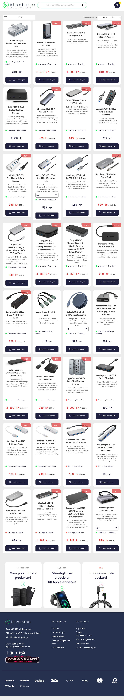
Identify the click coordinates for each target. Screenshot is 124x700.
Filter (21, 17)
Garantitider (58, 648)
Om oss (55, 629)
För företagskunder (85, 640)
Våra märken (58, 637)
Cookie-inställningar (86, 648)
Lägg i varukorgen (18, 80)
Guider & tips (58, 633)
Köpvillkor (80, 629)
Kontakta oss (82, 644)
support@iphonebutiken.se (17, 647)
